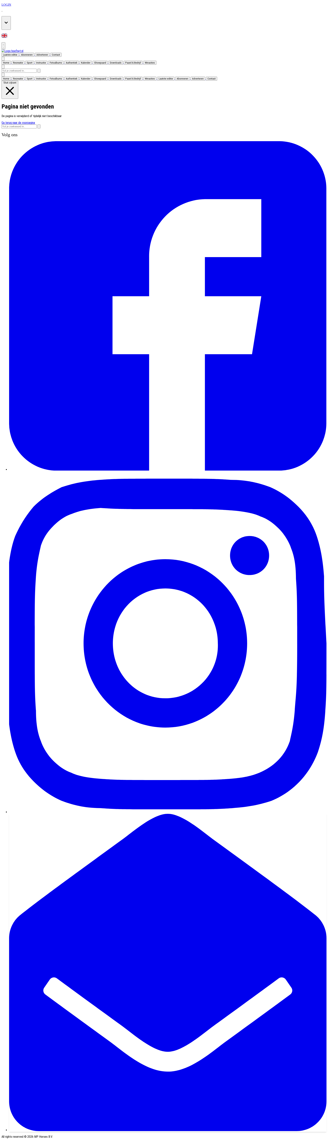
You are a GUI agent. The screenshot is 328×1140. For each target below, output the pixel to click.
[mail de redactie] (167, 1130)
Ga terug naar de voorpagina (18, 122)
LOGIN (6, 4)
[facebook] (167, 469)
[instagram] (167, 812)
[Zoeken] (38, 71)
